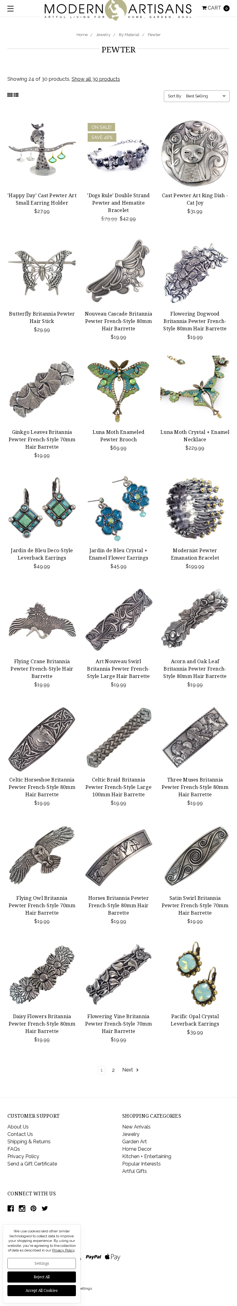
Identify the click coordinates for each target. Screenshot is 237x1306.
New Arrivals (136, 1127)
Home (82, 34)
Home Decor (137, 1149)
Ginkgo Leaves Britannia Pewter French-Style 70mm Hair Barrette (42, 439)
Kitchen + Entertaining (146, 1156)
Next (128, 1070)
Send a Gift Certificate (32, 1164)
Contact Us (20, 1134)
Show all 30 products (96, 79)
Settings (42, 1263)
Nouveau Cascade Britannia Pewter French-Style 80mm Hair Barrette (118, 321)
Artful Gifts (134, 1171)
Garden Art (134, 1142)
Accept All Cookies (42, 1290)
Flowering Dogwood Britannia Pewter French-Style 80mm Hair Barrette (195, 321)
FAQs (13, 1149)
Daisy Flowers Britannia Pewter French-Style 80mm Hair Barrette (42, 1024)
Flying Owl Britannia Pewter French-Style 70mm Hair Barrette (42, 905)
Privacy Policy (23, 1156)
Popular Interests (141, 1164)
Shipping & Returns (29, 1142)
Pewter (154, 34)
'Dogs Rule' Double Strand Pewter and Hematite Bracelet (118, 203)
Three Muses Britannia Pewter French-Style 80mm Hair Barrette (195, 787)
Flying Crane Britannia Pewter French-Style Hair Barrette (41, 669)
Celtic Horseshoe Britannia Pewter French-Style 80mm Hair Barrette (42, 787)
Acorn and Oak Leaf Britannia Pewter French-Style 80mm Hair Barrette (195, 669)
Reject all (42, 1276)
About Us (18, 1127)
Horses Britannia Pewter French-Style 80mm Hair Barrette (118, 905)
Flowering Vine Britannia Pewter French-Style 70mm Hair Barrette (118, 1024)
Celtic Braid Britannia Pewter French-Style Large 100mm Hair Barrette (118, 787)
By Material (129, 34)
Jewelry (103, 34)
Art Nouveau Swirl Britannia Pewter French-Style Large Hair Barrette (118, 669)
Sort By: (175, 96)
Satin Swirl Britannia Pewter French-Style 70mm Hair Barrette (195, 905)
